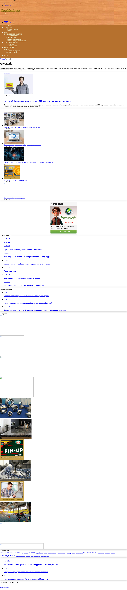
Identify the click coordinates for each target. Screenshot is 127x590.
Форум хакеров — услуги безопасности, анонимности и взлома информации (28, 162)
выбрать (32, 553)
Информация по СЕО (14, 35)
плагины (107, 553)
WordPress (10, 44)
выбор (26, 553)
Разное (6, 49)
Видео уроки (9, 47)
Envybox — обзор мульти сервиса (14, 198)
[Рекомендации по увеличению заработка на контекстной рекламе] (12, 355)
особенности (90, 552)
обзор (69, 553)
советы (36, 556)
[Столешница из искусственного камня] (16, 438)
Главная (2, 59)
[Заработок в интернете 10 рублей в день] (12, 178)
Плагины (7, 32)
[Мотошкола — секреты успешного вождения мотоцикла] (15, 522)
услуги (46, 556)
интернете (48, 553)
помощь (113, 553)
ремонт (28, 556)
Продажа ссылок (12, 29)
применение (20, 556)
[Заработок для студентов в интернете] (12, 501)
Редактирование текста (14, 39)
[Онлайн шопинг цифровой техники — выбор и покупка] (14, 125)
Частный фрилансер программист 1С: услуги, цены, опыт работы (37, 101)
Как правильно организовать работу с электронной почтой (22, 145)
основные (79, 553)
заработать (39, 553)
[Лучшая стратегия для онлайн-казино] (12, 459)
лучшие (54, 553)
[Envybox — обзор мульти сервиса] (14, 196)
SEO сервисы (11, 37)
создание (41, 556)
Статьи (9, 30)
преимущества (8, 555)
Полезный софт (12, 46)
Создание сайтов (11, 42)
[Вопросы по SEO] (10, 17)
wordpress (4, 552)
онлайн (73, 553)
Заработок (8, 27)
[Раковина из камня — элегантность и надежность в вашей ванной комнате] (17, 397)
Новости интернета (13, 51)
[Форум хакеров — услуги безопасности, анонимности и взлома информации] (14, 161)
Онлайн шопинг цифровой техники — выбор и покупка (22, 127)
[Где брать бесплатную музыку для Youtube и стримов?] (12, 542)
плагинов (101, 553)
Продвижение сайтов (13, 34)
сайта (32, 556)
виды (23, 553)
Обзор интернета (12, 52)
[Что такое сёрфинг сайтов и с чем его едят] (22, 548)
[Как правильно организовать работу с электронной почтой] (14, 143)
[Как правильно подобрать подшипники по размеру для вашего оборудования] (15, 418)
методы (64, 553)
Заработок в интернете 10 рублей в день (16, 180)
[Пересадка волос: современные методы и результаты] (13, 334)
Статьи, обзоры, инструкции (16, 40)
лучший (60, 553)
